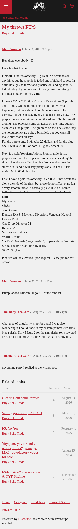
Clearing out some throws (20, 398)
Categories (20, 502)
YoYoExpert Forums (15, 17)
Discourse (24, 519)
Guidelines (38, 502)
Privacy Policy (11, 509)
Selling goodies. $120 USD (22, 413)
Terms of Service (59, 502)
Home (6, 502)
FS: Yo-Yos (10, 428)
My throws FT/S (19, 27)
